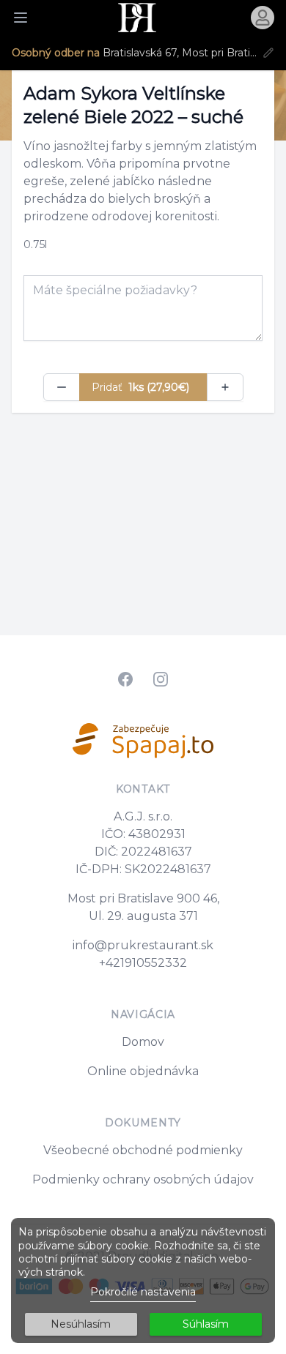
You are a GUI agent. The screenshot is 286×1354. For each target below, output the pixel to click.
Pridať (140, 387)
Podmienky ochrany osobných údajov (143, 1179)
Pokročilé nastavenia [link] (143, 1291)
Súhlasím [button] (206, 1324)
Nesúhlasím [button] (81, 1324)
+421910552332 (143, 963)
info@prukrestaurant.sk (143, 945)
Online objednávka (143, 1071)
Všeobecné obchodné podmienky (143, 1150)
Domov (143, 1042)
